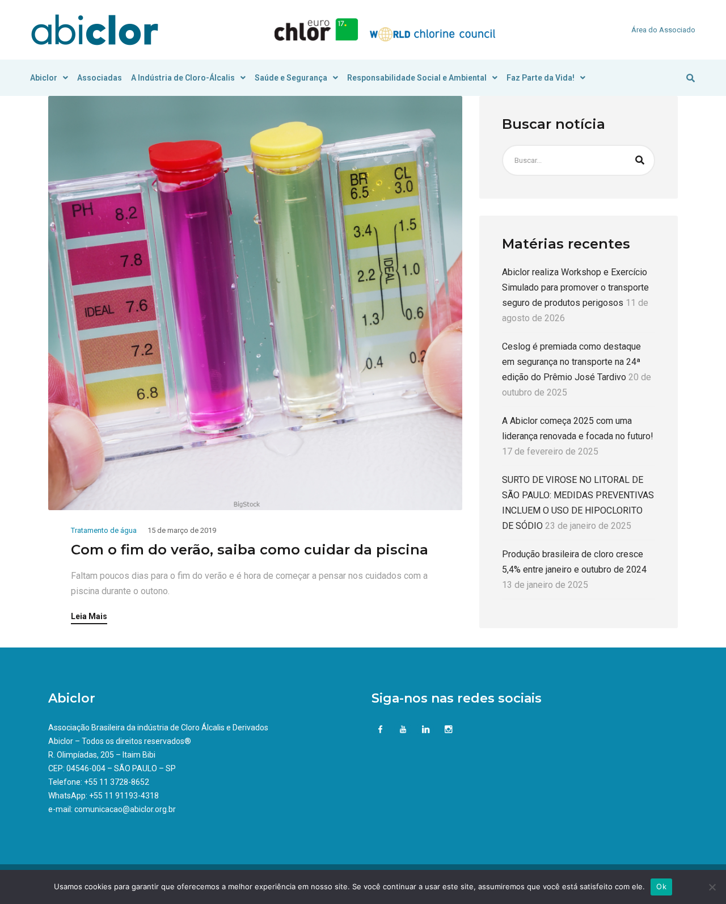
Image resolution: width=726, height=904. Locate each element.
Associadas (99, 77)
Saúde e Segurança (291, 77)
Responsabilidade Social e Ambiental (417, 77)
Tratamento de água (104, 530)
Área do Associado (663, 30)
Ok (661, 886)
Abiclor (43, 77)
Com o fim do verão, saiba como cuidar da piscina (249, 549)
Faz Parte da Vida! (540, 77)
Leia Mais (89, 616)
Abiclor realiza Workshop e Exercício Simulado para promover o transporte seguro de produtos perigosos (575, 287)
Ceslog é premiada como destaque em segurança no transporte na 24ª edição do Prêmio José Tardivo (571, 361)
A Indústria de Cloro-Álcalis (183, 77)
